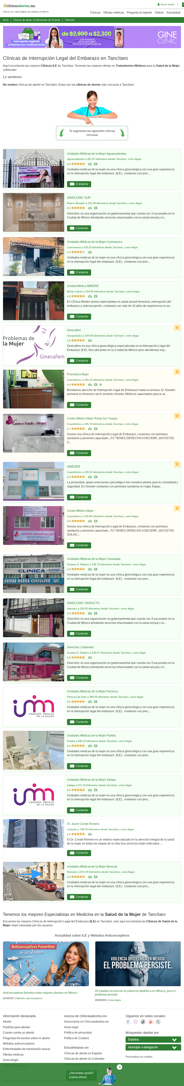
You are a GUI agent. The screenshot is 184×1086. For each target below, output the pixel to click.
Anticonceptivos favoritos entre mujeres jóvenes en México (40, 992)
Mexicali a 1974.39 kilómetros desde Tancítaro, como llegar (101, 871)
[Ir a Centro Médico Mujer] (90, 521)
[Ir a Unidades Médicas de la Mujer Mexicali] (90, 877)
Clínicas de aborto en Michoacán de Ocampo (36, 20)
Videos (159, 12)
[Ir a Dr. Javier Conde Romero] (90, 834)
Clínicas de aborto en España (83, 1053)
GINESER (73, 466)
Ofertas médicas (113, 12)
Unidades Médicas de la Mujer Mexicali (92, 866)
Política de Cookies (76, 1038)
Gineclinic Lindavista (80, 647)
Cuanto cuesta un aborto (18, 1032)
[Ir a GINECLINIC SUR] (90, 208)
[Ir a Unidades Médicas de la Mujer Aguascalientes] (90, 164)
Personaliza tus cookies (139, 1056)
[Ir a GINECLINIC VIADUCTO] (90, 613)
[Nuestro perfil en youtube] (150, 1023)
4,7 (69, 428)
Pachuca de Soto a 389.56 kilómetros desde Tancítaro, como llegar (105, 696)
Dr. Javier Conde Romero (83, 823)
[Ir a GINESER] (90, 477)
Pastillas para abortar (16, 1027)
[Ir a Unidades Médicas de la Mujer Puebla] (90, 746)
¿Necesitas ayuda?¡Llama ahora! (81, 1074)
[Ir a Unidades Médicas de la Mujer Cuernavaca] (90, 252)
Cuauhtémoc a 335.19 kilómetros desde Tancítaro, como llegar (103, 379)
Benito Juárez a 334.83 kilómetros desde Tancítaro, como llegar (103, 291)
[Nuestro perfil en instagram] (135, 1023)
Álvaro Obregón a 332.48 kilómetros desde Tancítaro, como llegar (104, 203)
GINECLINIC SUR (79, 197)
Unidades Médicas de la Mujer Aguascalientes (96, 153)
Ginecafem (74, 330)
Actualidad (173, 12)
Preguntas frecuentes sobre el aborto (26, 1038)
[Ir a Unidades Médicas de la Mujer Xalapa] (90, 790)
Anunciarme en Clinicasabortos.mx (86, 1021)
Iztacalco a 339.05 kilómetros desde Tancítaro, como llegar (100, 608)
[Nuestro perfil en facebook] (128, 1023)
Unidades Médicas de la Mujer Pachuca (92, 691)
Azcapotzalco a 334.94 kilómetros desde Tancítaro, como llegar (103, 335)
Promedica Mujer (78, 374)
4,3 (69, 252)
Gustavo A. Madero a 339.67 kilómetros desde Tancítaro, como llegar (106, 652)
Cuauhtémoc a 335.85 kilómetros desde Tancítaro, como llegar (103, 516)
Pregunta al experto (139, 12)
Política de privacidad (78, 1032)
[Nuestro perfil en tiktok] (143, 1023)
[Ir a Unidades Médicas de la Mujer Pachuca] (90, 701)
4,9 (69, 296)
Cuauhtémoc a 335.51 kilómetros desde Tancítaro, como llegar (103, 472)
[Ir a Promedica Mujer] (90, 384)
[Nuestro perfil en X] (158, 1023)
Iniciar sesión (167, 4)
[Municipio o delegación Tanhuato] (153, 1047)
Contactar (82, 183)
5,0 (69, 164)
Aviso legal (71, 1027)
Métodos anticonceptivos (29, 998)
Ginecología (114, 1000)
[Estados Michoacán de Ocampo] (153, 1039)
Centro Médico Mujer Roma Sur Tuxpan (92, 418)
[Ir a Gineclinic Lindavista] (90, 657)
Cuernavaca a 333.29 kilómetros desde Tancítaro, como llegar (102, 247)
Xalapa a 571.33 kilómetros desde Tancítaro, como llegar (99, 785)
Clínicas (95, 12)
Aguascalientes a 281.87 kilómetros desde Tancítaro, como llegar (104, 159)
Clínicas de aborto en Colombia (84, 1058)
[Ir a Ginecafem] (90, 340)
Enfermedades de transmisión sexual (26, 1048)
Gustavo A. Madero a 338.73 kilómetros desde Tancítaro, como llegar (106, 564)
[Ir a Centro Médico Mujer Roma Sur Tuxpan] (90, 429)
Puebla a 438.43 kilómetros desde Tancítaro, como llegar (99, 741)
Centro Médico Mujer (80, 510)
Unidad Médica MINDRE (83, 285)
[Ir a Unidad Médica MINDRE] (90, 296)
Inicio (5, 20)
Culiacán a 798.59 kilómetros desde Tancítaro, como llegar (100, 829)
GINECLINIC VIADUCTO (83, 603)
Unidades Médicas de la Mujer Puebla (91, 735)
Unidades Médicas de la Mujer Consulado (94, 558)
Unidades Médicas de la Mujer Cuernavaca (94, 241)
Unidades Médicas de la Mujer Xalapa (91, 779)
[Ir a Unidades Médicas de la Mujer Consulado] (90, 569)
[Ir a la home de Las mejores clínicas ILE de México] (26, 6)
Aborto (7, 1021)
